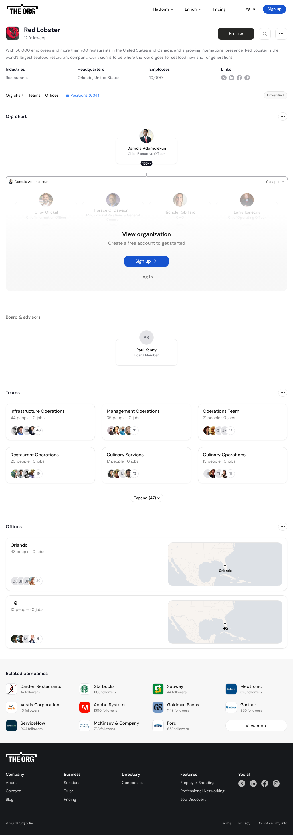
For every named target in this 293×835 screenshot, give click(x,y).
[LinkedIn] (253, 783)
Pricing (70, 799)
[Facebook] (264, 783)
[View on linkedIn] (231, 77)
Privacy (244, 823)
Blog (9, 799)
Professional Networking (202, 790)
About (11, 782)
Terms (226, 823)
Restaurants (17, 77)
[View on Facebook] (239, 77)
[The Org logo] (21, 757)
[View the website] (247, 77)
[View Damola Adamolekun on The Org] (146, 136)
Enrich (191, 9)
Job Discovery (193, 799)
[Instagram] (276, 783)
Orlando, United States (98, 77)
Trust (68, 790)
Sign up (275, 8)
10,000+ (157, 77)
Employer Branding (197, 782)
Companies (132, 782)
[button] (146, 151)
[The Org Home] (22, 9)
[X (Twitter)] (241, 783)
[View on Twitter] (224, 77)
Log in (249, 8)
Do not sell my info (272, 823)
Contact (13, 790)
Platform (161, 9)
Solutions (72, 782)
